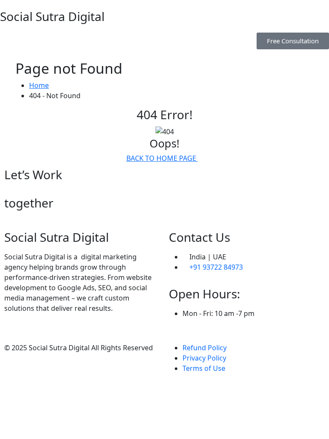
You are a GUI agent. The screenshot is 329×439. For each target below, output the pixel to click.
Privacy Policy (204, 358)
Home (39, 85)
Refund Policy (204, 347)
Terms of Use (203, 368)
